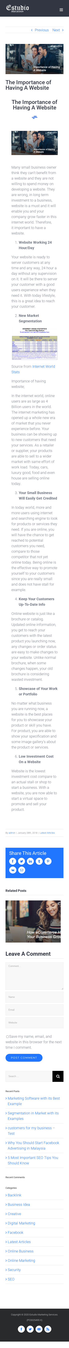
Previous (42, 30)
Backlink (14, 1195)
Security (14, 1270)
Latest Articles (47, 832)
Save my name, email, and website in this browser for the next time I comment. (34, 1042)
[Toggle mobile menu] (61, 10)
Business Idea (19, 1204)
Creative (14, 1214)
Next (56, 30)
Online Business (20, 1251)
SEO (11, 1279)
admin (12, 832)
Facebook (15, 1232)
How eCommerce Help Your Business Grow (33, 921)
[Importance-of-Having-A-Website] (34, 133)
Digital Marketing (21, 1223)
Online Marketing (21, 1260)
